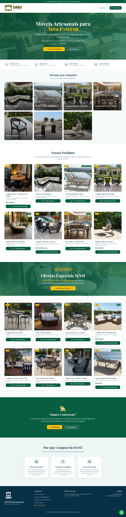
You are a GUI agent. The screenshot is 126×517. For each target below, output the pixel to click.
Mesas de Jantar (38, 502)
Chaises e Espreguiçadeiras (41, 497)
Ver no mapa (67, 498)
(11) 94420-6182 (117, 494)
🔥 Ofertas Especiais (40, 505)
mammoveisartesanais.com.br (114, 496)
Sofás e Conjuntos (39, 494)
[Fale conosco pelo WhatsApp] (121, 512)
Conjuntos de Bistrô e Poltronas (43, 500)
